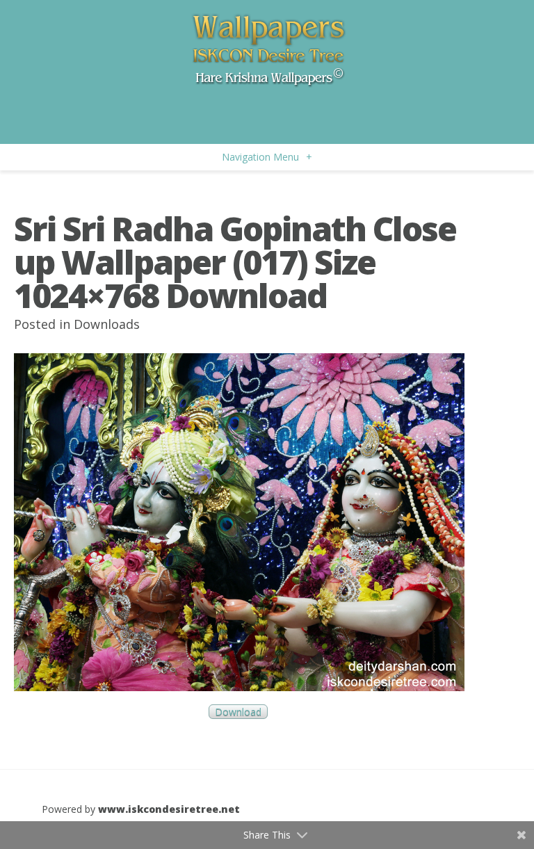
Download (238, 711)
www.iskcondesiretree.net (169, 809)
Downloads (107, 324)
